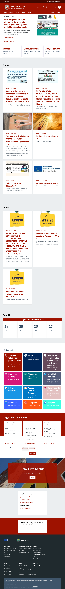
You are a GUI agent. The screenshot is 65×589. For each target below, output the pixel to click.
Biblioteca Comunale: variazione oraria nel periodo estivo (15, 294)
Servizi (23, 12)
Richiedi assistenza (37, 548)
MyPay (5, 552)
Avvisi (7, 230)
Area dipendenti (7, 556)
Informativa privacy (37, 552)
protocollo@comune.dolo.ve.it (25, 570)
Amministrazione (8, 12)
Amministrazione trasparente (25, 548)
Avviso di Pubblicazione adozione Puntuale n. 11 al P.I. (47, 236)
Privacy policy (52, 580)
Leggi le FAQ (36, 556)
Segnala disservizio (37, 550)
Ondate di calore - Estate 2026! (47, 137)
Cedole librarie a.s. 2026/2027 (14, 184)
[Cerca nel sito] (59, 7)
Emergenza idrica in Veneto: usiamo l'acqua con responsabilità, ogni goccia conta (18, 140)
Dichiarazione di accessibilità (39, 554)
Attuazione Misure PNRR (24, 552)
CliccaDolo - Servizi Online (9, 550)
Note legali (35, 558)
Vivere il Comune (32, 12)
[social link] (43, 7)
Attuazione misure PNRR (47, 183)
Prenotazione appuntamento (10, 548)
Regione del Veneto (7, 1)
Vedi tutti (32, 453)
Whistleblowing (7, 554)
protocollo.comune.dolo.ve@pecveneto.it (27, 574)
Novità (17, 12)
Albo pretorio (21, 550)
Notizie (7, 88)
